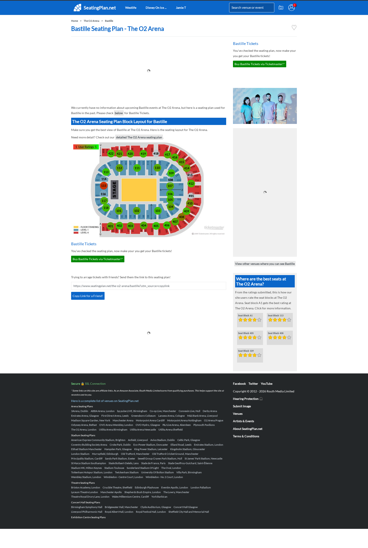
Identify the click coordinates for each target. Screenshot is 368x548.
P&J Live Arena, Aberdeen (176, 424)
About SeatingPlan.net (247, 428)
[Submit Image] (281, 8)
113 (106, 172)
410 (190, 203)
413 (190, 175)
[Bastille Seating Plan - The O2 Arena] (294, 29)
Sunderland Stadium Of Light (143, 467)
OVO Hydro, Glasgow (148, 424)
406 (167, 225)
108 (170, 180)
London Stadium (80, 453)
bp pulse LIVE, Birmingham (132, 411)
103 (157, 210)
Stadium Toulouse (114, 467)
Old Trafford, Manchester (135, 453)
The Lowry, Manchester (176, 492)
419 (143, 153)
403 (130, 226)
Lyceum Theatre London (84, 492)
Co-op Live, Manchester (163, 411)
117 (104, 200)
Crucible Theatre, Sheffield (117, 487)
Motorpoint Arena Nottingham (184, 420)
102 (136, 210)
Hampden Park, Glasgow (118, 449)
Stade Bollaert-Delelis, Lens (124, 463)
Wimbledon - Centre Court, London (123, 477)
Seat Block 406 (275, 333)
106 (170, 194)
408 (181, 217)
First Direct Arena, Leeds (115, 415)
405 (156, 226)
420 (130, 153)
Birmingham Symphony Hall (86, 507)
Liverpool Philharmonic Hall (86, 511)
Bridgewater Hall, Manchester (121, 507)
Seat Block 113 (275, 315)
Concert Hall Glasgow (186, 507)
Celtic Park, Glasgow (188, 440)
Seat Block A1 (245, 315)
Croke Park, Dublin (120, 444)
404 (143, 225)
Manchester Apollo (111, 492)
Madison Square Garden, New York (90, 420)
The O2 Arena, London (83, 429)
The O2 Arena (91, 20)
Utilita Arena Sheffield (170, 429)
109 (171, 173)
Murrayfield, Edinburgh (105, 453)
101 (118, 210)
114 (103, 179)
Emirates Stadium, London (208, 444)
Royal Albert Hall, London (119, 511)
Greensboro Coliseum (143, 415)
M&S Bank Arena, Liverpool (202, 415)
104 (170, 206)
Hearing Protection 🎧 (248, 398)
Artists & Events (243, 421)
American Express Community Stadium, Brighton (98, 440)
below (119, 113)
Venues (238, 413)
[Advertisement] (148, 71)
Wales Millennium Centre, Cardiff (130, 496)
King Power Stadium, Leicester (151, 449)
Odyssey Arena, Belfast (84, 424)
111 (137, 168)
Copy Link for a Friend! (88, 296)
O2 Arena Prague (213, 420)
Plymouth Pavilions (204, 424)
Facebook (239, 383)
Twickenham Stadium (127, 472)
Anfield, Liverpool (138, 440)
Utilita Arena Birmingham (113, 429)
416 (174, 157)
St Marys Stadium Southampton (88, 463)
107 (170, 186)
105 (170, 199)
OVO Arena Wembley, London (116, 424)
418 (156, 153)
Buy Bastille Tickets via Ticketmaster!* (98, 259)
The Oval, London (171, 467)
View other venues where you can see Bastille (265, 263)
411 (191, 196)
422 (111, 153)
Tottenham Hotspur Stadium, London (91, 472)
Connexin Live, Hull (189, 411)
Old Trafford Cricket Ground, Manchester (175, 453)
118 (106, 207)
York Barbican (159, 496)
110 (157, 167)
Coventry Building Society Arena (89, 444)
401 (110, 226)
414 (186, 168)
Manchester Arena (123, 420)
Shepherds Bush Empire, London (142, 492)
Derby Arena (210, 411)
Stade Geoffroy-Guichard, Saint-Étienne (190, 463)
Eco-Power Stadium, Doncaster (150, 444)
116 (103, 194)
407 (175, 221)
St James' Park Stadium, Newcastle (203, 458)
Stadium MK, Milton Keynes (86, 467)
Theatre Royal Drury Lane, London (90, 496)
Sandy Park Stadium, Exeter (120, 458)
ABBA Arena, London (103, 411)
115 (103, 185)
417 (167, 154)
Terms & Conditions (246, 436)
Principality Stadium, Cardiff (86, 458)
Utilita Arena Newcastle (143, 429)
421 (119, 153)
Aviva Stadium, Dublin (162, 440)
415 (181, 162)
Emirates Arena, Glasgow (85, 415)
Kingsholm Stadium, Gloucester (187, 449)
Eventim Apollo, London (174, 487)
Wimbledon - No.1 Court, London (164, 477)
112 (119, 168)
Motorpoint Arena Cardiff (150, 420)
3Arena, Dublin (79, 411)
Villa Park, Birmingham (189, 472)
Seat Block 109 (246, 351)
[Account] (291, 8)
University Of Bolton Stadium (157, 472)
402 (119, 225)
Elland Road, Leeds (181, 444)
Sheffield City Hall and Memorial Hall (188, 511)
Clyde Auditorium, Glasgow (156, 507)
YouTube (266, 383)
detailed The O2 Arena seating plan (139, 137)
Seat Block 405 (246, 333)
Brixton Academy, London (85, 487)
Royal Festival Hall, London (151, 511)
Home (74, 20)
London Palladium (201, 487)
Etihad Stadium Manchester (86, 449)
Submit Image (242, 406)
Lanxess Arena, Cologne (171, 415)
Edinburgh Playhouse (147, 487)
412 (191, 183)
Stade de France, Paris (153, 463)
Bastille (109, 20)
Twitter (253, 383)
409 (186, 211)
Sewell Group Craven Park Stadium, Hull (160, 458)
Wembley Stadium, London (86, 477)
